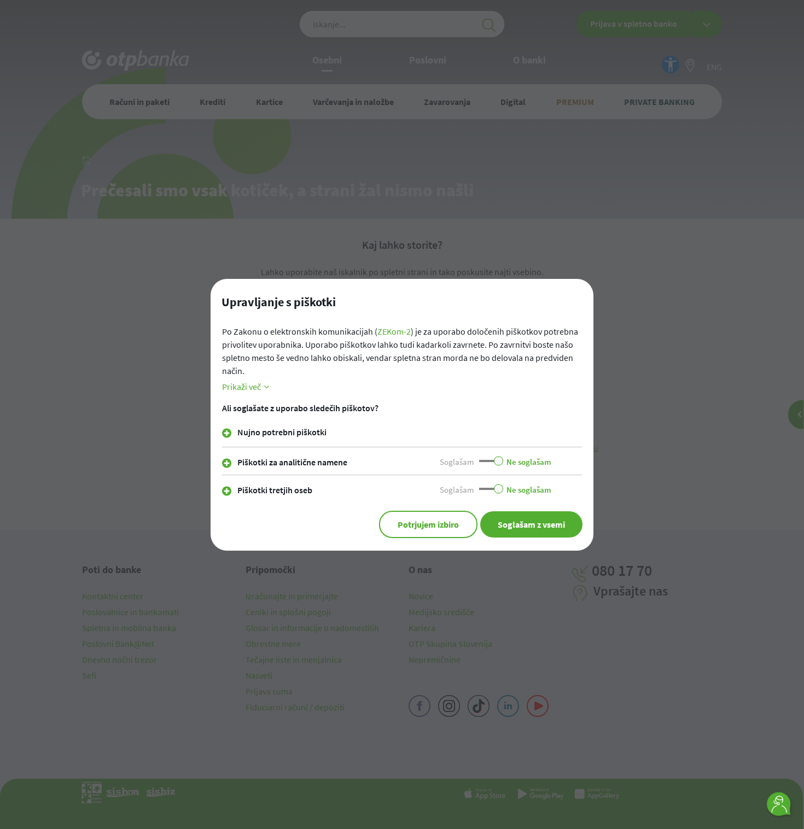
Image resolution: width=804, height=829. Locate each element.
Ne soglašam (528, 462)
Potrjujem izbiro (428, 524)
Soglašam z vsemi (531, 524)
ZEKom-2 (394, 331)
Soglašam (457, 462)
